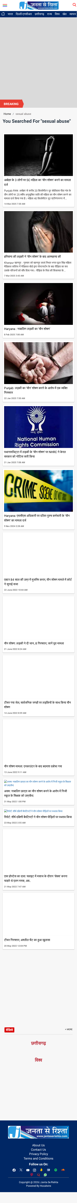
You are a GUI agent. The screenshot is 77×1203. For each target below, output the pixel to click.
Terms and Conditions (38, 1158)
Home (7, 114)
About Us (38, 1145)
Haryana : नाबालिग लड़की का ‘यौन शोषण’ (27, 329)
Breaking (11, 104)
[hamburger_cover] (5, 5)
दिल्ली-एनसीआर (24, 14)
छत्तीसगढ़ (39, 14)
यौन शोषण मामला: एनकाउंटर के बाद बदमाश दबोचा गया (33, 766)
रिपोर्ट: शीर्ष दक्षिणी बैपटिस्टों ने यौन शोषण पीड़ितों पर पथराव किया (38, 817)
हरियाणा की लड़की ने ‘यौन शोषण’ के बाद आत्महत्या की (32, 256)
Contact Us (38, 1149)
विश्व (57, 14)
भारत (10, 14)
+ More (69, 1029)
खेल (64, 14)
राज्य (49, 14)
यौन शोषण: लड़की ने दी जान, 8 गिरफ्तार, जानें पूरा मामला (34, 643)
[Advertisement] (38, 59)
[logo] (39, 5)
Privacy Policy (38, 1154)
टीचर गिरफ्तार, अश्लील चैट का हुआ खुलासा (27, 940)
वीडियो (9, 1030)
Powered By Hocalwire (38, 1185)
